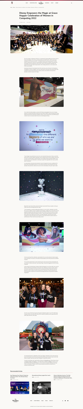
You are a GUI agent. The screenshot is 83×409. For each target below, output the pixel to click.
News (14, 7)
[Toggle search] (72, 3)
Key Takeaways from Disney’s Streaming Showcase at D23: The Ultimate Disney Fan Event (19, 377)
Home (11, 7)
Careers (46, 400)
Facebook (27, 361)
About (31, 400)
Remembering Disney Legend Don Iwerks (41, 375)
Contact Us (51, 400)
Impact (42, 400)
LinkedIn (50, 361)
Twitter (30, 361)
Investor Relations (37, 400)
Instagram (35, 361)
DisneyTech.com (47, 360)
